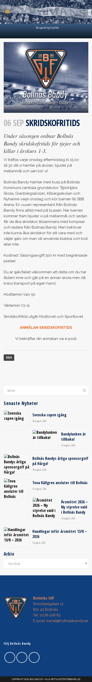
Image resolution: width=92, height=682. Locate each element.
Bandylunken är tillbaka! (73, 436)
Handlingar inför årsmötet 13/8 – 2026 (59, 534)
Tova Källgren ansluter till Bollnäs (60, 482)
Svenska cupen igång (49, 415)
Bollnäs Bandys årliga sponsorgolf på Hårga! (60, 461)
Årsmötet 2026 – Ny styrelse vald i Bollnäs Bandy (74, 507)
